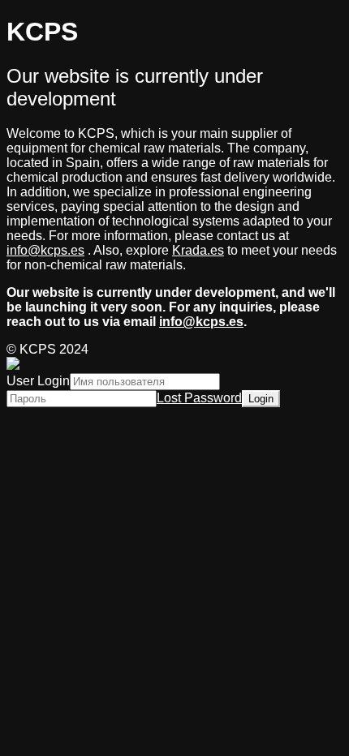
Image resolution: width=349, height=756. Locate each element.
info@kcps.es (45, 250)
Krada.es (198, 250)
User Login (38, 381)
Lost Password (199, 398)
